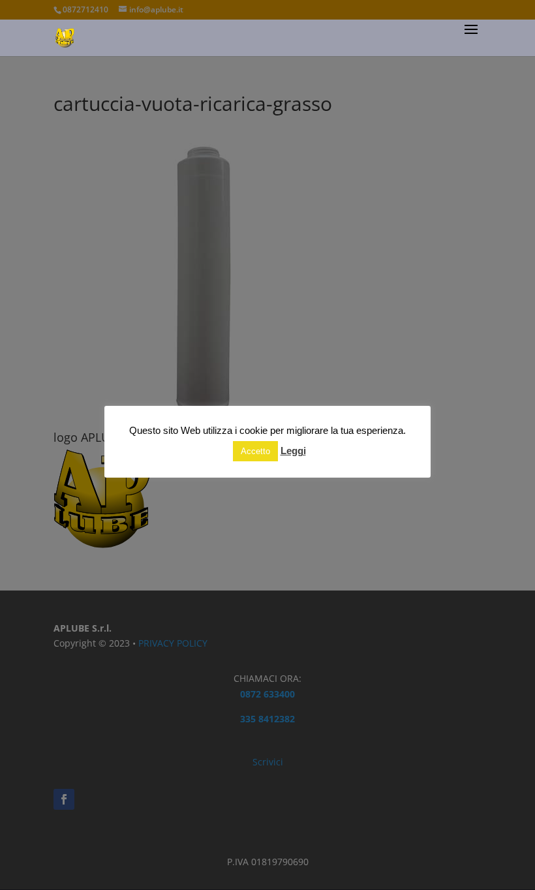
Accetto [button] (255, 451)
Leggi (293, 450)
